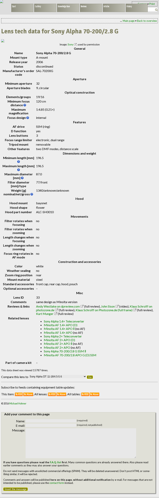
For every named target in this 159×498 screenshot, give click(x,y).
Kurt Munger (44, 313)
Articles (106, 6)
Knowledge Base (64, 6)
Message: (18, 430)
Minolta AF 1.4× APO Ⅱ (59, 328)
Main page (129, 20)
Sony (70, 44)
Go (90, 377)
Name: (20, 421)
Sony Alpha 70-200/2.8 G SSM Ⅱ (65, 351)
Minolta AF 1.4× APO (58, 332)
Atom (29, 394)
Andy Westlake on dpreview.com (58, 306)
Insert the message (15, 489)
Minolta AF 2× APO (57, 347)
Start (14, 6)
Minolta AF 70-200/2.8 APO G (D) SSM (70, 355)
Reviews (83, 6)
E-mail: (20, 425)
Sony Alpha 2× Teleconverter (63, 336)
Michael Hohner (17, 403)
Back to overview (147, 20)
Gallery (38, 6)
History (129, 6)
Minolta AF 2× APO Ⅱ (58, 343)
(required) (82, 420)
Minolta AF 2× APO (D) (59, 340)
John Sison (108, 306)
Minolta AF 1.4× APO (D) (60, 325)
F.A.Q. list (55, 462)
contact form (56, 482)
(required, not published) (89, 425)
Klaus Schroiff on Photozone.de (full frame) (104, 310)
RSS (20, 394)
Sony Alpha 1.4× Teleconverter (64, 321)
